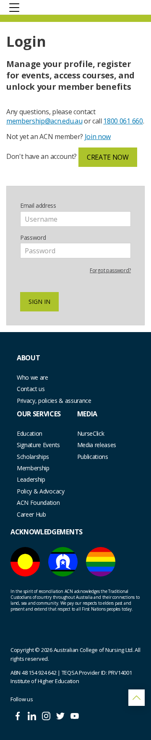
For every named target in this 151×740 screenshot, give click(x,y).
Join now (98, 136)
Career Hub (31, 514)
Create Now (108, 157)
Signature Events (38, 445)
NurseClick (90, 433)
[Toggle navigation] (14, 7)
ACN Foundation (38, 503)
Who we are (32, 377)
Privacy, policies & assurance (54, 401)
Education (29, 433)
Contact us (31, 389)
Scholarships (33, 457)
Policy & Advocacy (41, 491)
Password (33, 237)
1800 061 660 (123, 121)
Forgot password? (110, 270)
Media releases (97, 445)
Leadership (31, 479)
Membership (33, 468)
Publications (92, 457)
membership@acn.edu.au (44, 121)
